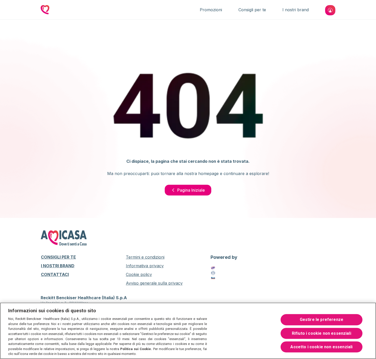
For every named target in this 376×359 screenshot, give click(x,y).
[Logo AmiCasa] (45, 10)
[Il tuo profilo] (330, 10)
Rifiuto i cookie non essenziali (321, 333)
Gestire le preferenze (321, 319)
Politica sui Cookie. (136, 349)
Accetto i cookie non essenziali (321, 346)
